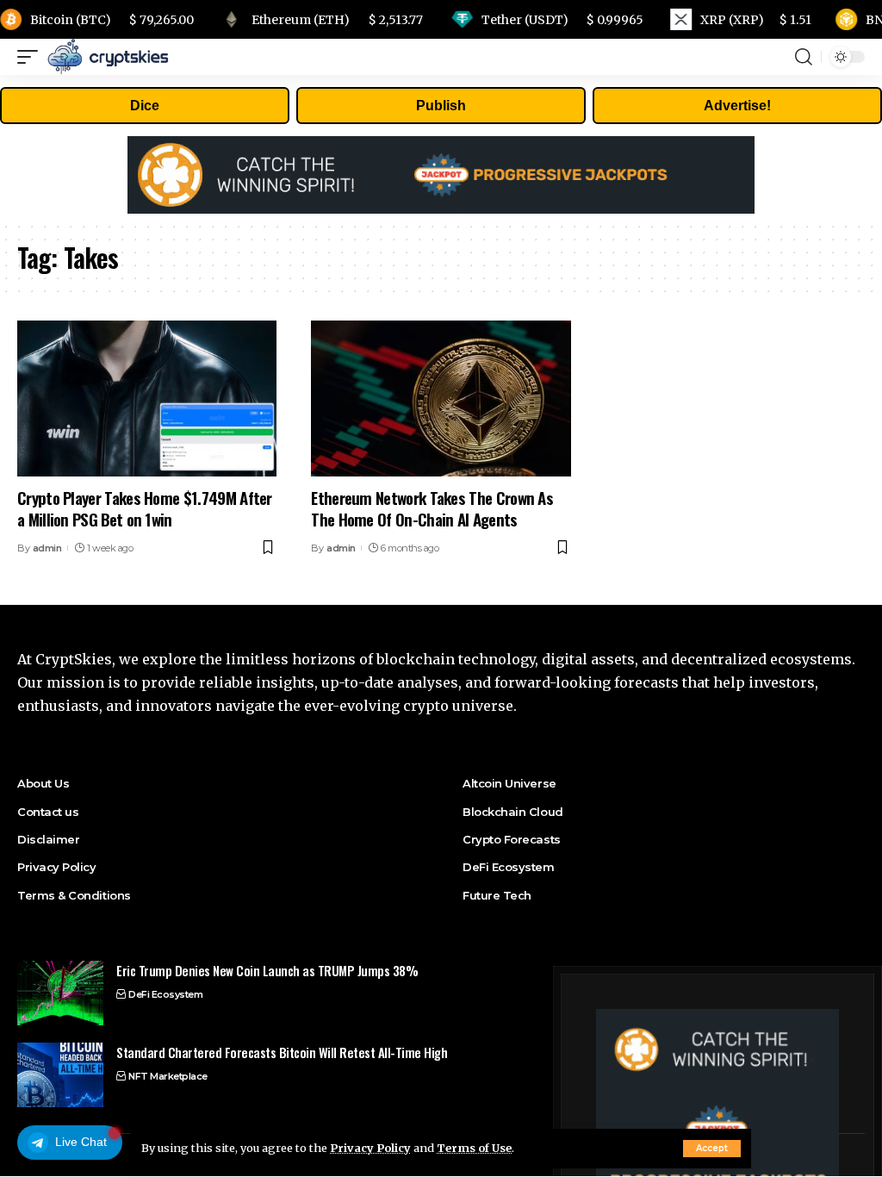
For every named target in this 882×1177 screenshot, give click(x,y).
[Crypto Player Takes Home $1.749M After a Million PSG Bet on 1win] (146, 398)
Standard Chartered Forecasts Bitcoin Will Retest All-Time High (281, 1052)
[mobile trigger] (32, 57)
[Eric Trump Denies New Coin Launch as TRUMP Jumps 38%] (60, 993)
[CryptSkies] (108, 57)
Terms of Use (474, 1148)
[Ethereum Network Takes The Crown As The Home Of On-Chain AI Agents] (440, 398)
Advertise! (737, 105)
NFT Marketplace (168, 1076)
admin (47, 548)
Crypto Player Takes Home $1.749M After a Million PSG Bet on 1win (144, 508)
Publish (441, 105)
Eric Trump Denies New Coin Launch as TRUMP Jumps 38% (267, 970)
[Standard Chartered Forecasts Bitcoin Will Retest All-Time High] (60, 1075)
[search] (804, 57)
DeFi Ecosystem (165, 994)
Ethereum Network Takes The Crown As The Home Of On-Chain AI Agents (432, 508)
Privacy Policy (370, 1148)
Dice (144, 105)
